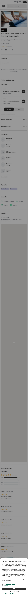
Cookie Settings (14, 591)
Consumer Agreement (10, 584)
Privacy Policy (5, 585)
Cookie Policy (13, 593)
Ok (14, 588)
